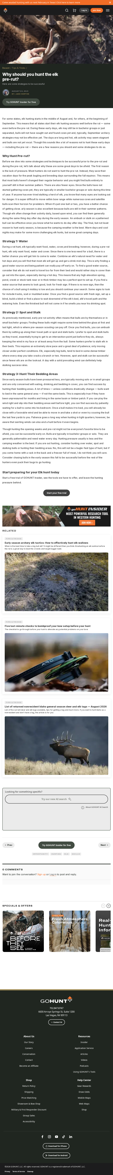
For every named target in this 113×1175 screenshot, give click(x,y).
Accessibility (29, 1121)
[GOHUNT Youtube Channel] (56, 1136)
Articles (84, 1054)
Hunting (56, 854)
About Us (29, 1036)
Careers (29, 1048)
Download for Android (58, 1155)
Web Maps (84, 1103)
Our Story (29, 1042)
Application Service (84, 1048)
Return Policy (28, 1086)
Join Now (97, 10)
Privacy (7, 1171)
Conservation (28, 1054)
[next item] (109, 906)
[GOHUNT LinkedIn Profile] (70, 1136)
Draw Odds (84, 1091)
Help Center (84, 1080)
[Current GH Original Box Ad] (23, 931)
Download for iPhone (57, 1146)
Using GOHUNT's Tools (84, 1071)
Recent (6, 68)
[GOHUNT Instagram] (49, 1136)
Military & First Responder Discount (28, 1109)
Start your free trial (56, 492)
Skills (76, 854)
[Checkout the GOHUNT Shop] (74, 10)
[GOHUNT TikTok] (63, 1136)
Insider (84, 1042)
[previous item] (103, 906)
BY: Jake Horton (20, 94)
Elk (66, 854)
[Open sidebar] (107, 10)
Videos (84, 1060)
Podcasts (84, 1065)
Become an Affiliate (28, 1065)
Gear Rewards (84, 1086)
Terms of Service (19, 1171)
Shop (29, 1080)
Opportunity (40, 854)
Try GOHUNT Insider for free (21, 102)
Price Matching (28, 1097)
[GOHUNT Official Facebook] (42, 1136)
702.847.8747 (56, 1008)
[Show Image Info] (109, 60)
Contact (29, 1060)
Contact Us (57, 1022)
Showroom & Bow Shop (29, 1103)
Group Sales (29, 1115)
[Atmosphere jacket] (69, 931)
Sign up (41, 874)
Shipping (28, 1091)
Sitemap (30, 1171)
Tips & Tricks (18, 68)
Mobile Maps (84, 1097)
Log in (84, 10)
